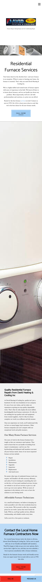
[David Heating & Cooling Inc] (21, 21)
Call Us (10, 579)
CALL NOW (21, 113)
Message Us (31, 579)
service (23, 101)
